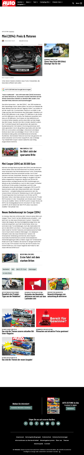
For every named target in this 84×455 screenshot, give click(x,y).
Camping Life (44, 2)
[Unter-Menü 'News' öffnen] (30, 2)
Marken (19, 2)
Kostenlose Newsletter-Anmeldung (21, 407)
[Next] (39, 61)
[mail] (58, 423)
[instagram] (31, 423)
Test (34, 2)
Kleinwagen (32, 269)
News (28, 2)
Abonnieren (70, 408)
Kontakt (47, 444)
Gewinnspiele (38, 444)
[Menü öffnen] (81, 3)
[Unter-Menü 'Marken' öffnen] (23, 2)
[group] (22, 65)
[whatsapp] (53, 423)
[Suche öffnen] (73, 3)
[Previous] (4, 61)
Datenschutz (46, 437)
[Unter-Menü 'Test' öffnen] (37, 2)
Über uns (59, 440)
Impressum (20, 437)
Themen (66, 440)
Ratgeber (20, 4)
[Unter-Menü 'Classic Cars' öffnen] (62, 2)
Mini (13, 269)
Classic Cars (56, 2)
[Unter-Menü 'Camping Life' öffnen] (49, 2)
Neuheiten (11, 31)
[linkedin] (42, 423)
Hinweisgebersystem (47, 440)
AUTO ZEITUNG (5, 31)
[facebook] (37, 423)
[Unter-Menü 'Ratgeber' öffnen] (24, 4)
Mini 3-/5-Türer (21, 269)
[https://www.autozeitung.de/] (9, 3)
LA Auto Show (7, 273)
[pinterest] (26, 423)
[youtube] (47, 423)
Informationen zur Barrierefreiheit (27, 440)
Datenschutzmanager (60, 437)
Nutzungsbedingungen (33, 437)
